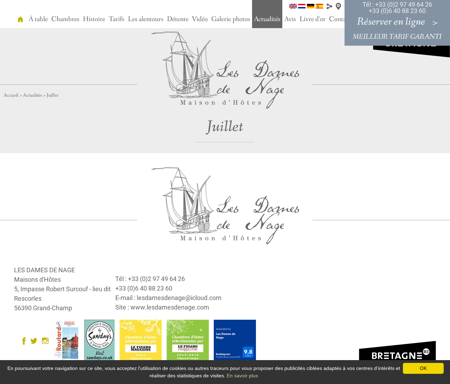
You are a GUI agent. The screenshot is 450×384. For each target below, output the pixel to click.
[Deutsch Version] (310, 5)
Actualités (267, 19)
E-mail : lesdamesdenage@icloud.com (168, 297)
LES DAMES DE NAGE (44, 270)
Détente (177, 19)
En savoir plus (242, 375)
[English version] (293, 5)
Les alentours (145, 19)
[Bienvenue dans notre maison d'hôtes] (20, 14)
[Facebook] (25, 340)
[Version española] (319, 5)
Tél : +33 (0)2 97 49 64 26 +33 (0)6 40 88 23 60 (397, 7)
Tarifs (116, 19)
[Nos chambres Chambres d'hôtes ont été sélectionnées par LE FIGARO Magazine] (142, 340)
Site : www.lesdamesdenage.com (162, 307)
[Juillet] (225, 69)
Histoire (94, 19)
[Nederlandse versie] (302, 5)
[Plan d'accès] (338, 5)
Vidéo (200, 19)
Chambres (65, 19)
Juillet (52, 95)
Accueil (11, 95)
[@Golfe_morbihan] (35, 340)
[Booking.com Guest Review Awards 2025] (236, 340)
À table (38, 19)
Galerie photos (230, 19)
